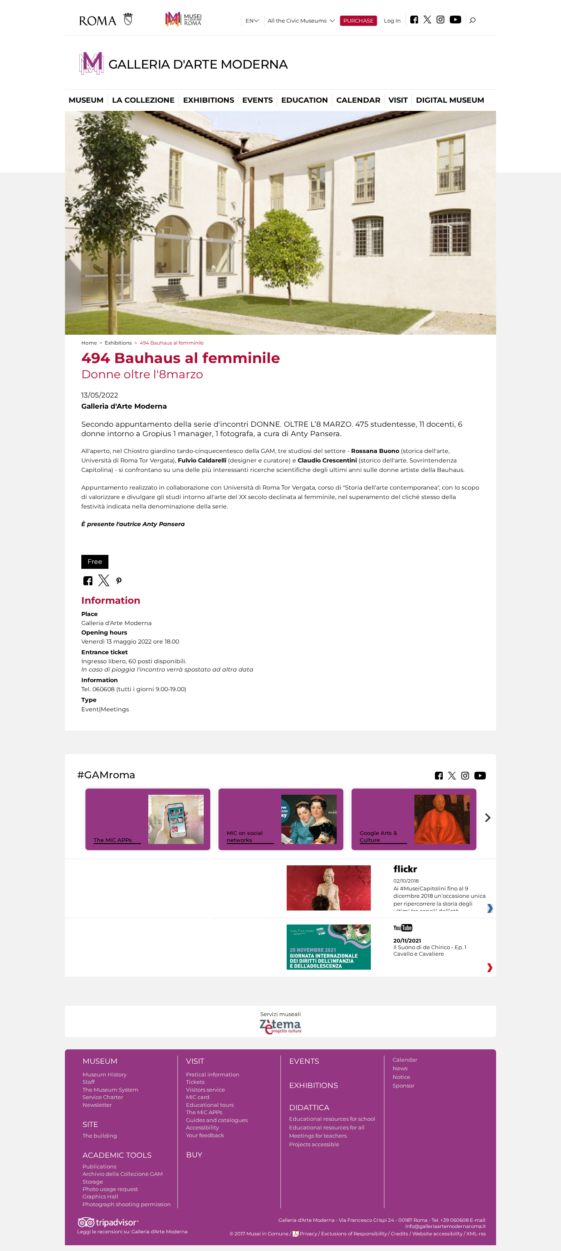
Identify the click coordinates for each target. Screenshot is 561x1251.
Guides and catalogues (217, 1120)
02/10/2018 (439, 896)
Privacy (308, 1234)
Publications (99, 1166)
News (400, 1068)
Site (90, 1124)
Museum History (104, 1074)
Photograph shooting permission (127, 1204)
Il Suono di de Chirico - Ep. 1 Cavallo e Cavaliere (430, 950)
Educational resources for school (332, 1118)
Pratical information (212, 1074)
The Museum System (110, 1089)
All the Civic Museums (297, 20)
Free (94, 562)
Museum (86, 100)
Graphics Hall (100, 1196)
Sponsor (403, 1085)
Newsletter (97, 1105)
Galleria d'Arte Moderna (197, 64)
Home (89, 343)
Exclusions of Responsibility (354, 1234)
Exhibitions (208, 100)
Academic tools (117, 1155)
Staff (88, 1082)
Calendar (358, 100)
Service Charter (103, 1097)
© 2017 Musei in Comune (259, 1234)
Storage (93, 1181)
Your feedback (205, 1135)
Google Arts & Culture (378, 836)
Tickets (195, 1082)
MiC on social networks (245, 836)
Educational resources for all (327, 1127)
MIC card (197, 1097)
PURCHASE (358, 20)
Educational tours (210, 1105)
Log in (392, 20)
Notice (401, 1077)
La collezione (143, 100)
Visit (398, 100)
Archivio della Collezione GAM (123, 1174)
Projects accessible (314, 1144)
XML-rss (476, 1234)
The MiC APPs (113, 840)
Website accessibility (437, 1234)
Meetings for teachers (318, 1135)
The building (100, 1135)
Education (304, 100)
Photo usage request (110, 1189)
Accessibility (202, 1127)
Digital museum (450, 100)
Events (257, 100)
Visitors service (205, 1089)
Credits (399, 1234)
